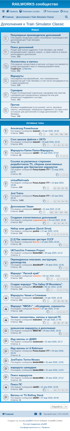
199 (66, 134)
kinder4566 (38, 362)
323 (66, 212)
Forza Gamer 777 (41, 169)
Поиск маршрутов (21, 375)
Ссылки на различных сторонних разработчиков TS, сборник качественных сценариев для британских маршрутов (36, 164)
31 (55, 145)
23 (59, 188)
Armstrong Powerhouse (24, 128)
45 (55, 323)
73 (59, 201)
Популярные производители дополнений (36, 35)
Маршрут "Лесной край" (25, 273)
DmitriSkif (38, 253)
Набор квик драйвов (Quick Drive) (31, 228)
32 (59, 145)
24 (62, 188)
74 (62, 201)
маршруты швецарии (23, 367)
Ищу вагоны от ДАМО (24, 339)
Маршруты (17, 76)
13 (66, 390)
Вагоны (27, 69)
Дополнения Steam (22, 206)
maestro (37, 276)
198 (61, 134)
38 (55, 223)
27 (55, 301)
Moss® (36, 309)
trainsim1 (37, 320)
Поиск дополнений (22, 47)
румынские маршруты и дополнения (33, 328)
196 (51, 134)
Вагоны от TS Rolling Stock (27, 395)
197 (56, 134)
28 (59, 301)
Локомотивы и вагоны (24, 61)
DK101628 (38, 287)
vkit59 (36, 153)
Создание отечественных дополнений (34, 217)
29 (62, 301)
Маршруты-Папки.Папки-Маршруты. (32, 150)
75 (66, 201)
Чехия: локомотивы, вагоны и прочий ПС (36, 317)
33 (62, 145)
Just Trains (17, 193)
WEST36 (37, 331)
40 (62, 223)
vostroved (38, 298)
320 (51, 212)
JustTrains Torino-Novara (25, 359)
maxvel (36, 131)
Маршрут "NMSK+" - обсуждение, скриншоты (38, 306)
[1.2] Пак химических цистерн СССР (32, 239)
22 (55, 188)
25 (66, 188)
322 (61, 212)
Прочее (15, 104)
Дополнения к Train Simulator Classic (32, 24)
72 (55, 201)
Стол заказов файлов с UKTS (28, 139)
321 (56, 212)
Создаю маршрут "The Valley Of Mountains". (37, 284)
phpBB (29, 421)
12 (62, 390)
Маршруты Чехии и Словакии (28, 295)
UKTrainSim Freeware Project (28, 250)
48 (66, 323)
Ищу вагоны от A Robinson (27, 348)
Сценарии (16, 90)
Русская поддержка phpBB (35, 424)
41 (66, 223)
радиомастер (39, 220)
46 (59, 323)
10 (55, 390)
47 (62, 323)
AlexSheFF (38, 265)
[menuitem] (12, 11)
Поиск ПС (16, 384)
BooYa (36, 242)
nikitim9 (37, 209)
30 (66, 301)
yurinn (36, 231)
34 (66, 145)
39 (59, 223)
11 (59, 390)
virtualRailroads (20, 180)
